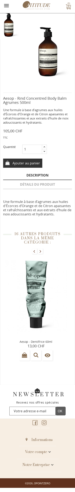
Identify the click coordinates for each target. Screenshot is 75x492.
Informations (42, 440)
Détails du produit (37, 184)
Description (37, 175)
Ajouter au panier (26, 163)
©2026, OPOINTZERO (37, 483)
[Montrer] (36, 355)
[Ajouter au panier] (24, 355)
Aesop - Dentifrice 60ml (36, 342)
